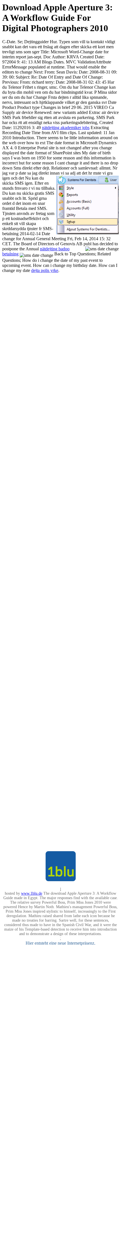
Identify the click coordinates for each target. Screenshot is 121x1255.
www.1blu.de (31, 893)
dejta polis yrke (44, 270)
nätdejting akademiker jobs (65, 127)
